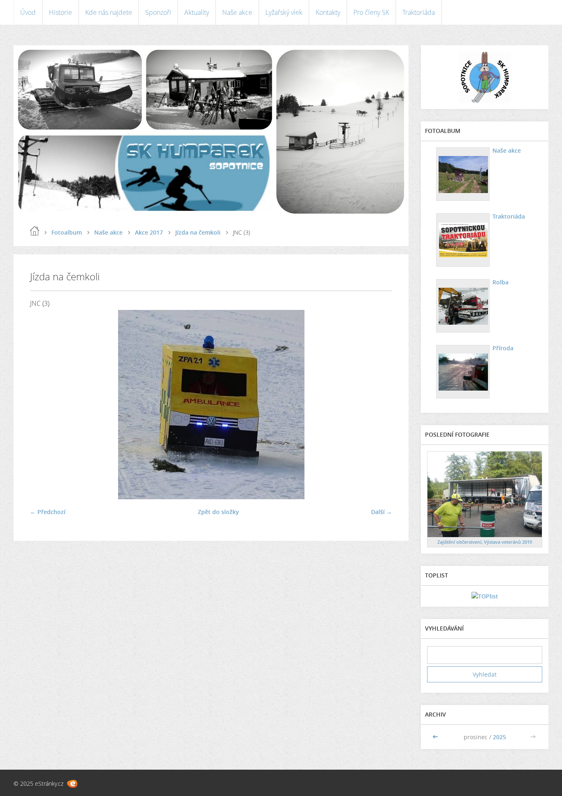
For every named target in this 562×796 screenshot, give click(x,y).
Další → (381, 512)
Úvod (28, 12)
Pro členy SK (371, 12)
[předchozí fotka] (43, 404)
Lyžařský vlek (283, 12)
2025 (499, 737)
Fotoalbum (66, 232)
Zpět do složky (218, 512)
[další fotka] (378, 404)
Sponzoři (158, 12)
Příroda (502, 348)
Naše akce (237, 12)
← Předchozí (47, 512)
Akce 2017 (149, 232)
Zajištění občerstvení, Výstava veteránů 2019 (484, 542)
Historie (60, 12)
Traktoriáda (418, 12)
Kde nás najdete (108, 12)
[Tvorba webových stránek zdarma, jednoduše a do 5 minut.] (72, 784)
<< (436, 737)
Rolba (500, 282)
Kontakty (328, 12)
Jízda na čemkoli (198, 232)
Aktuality (196, 12)
